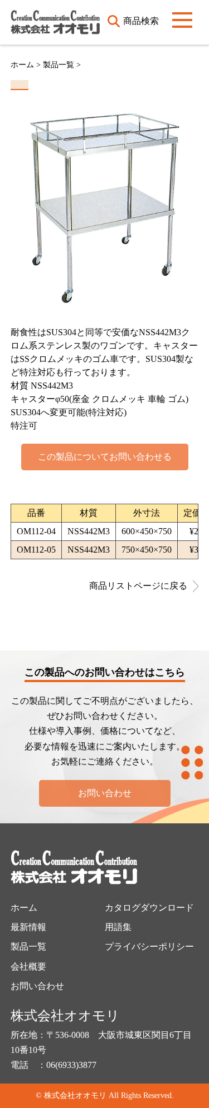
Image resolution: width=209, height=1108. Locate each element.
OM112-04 (36, 531)
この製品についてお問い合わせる (105, 456)
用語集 (118, 927)
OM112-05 (36, 549)
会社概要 (28, 966)
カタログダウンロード (149, 907)
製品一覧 (28, 946)
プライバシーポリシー (149, 946)
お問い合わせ (105, 793)
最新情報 (28, 927)
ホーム (22, 65)
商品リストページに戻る (138, 586)
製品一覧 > (62, 65)
